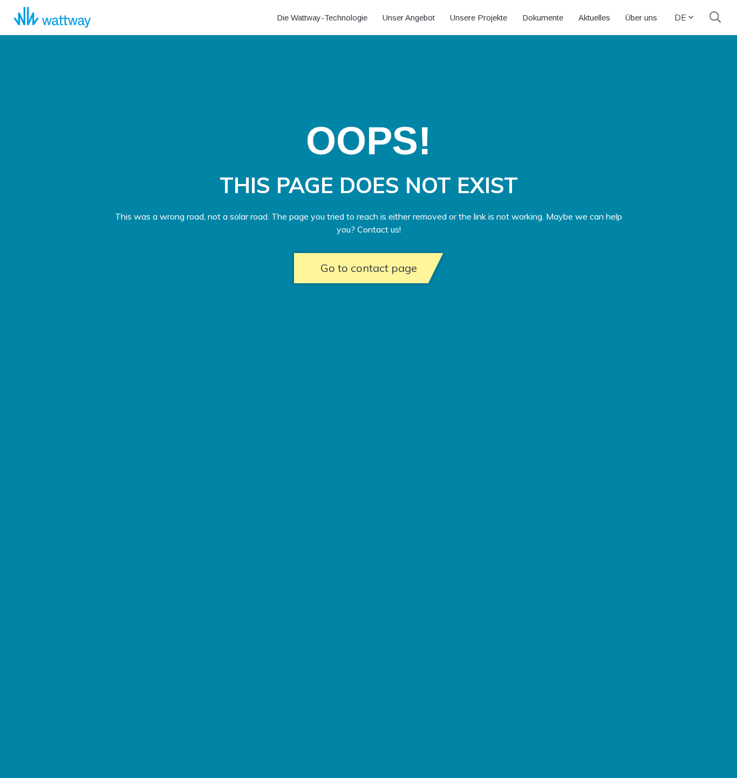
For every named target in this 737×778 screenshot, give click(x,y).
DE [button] (680, 17)
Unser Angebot (409, 17)
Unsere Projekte (478, 17)
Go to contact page (368, 268)
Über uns (641, 17)
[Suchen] (715, 17)
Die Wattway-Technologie (322, 17)
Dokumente (542, 17)
